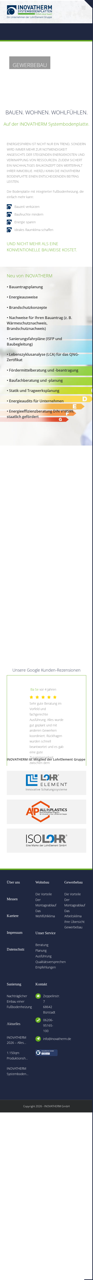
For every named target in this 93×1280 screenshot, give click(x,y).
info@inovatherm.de (50, 1039)
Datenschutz (15, 949)
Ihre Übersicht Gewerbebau (74, 924)
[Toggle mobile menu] (83, 7)
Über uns (13, 882)
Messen (12, 899)
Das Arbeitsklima (72, 913)
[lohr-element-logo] (46, 772)
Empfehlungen (45, 967)
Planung (40, 950)
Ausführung (43, 956)
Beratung (41, 945)
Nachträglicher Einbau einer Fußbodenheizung (18, 1001)
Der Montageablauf (45, 902)
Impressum (14, 932)
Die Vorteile (43, 894)
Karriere (13, 916)
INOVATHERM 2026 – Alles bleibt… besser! (17, 1040)
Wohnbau (42, 882)
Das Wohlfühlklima (45, 913)
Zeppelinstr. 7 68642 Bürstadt (50, 1004)
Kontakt (41, 984)
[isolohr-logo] (46, 830)
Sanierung (14, 984)
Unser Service (45, 933)
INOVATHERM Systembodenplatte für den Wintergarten (18, 1071)
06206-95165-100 (48, 1025)
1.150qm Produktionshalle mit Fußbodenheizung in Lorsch (18, 1056)
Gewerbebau (73, 882)
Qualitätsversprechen (46, 962)
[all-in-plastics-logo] (46, 801)
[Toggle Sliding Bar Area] (88, 4)
